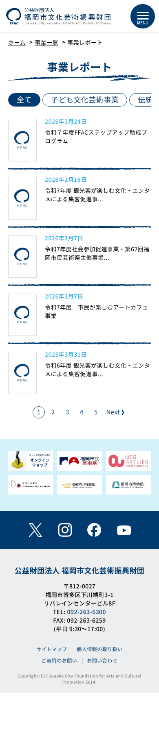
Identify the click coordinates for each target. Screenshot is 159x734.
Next (113, 412)
